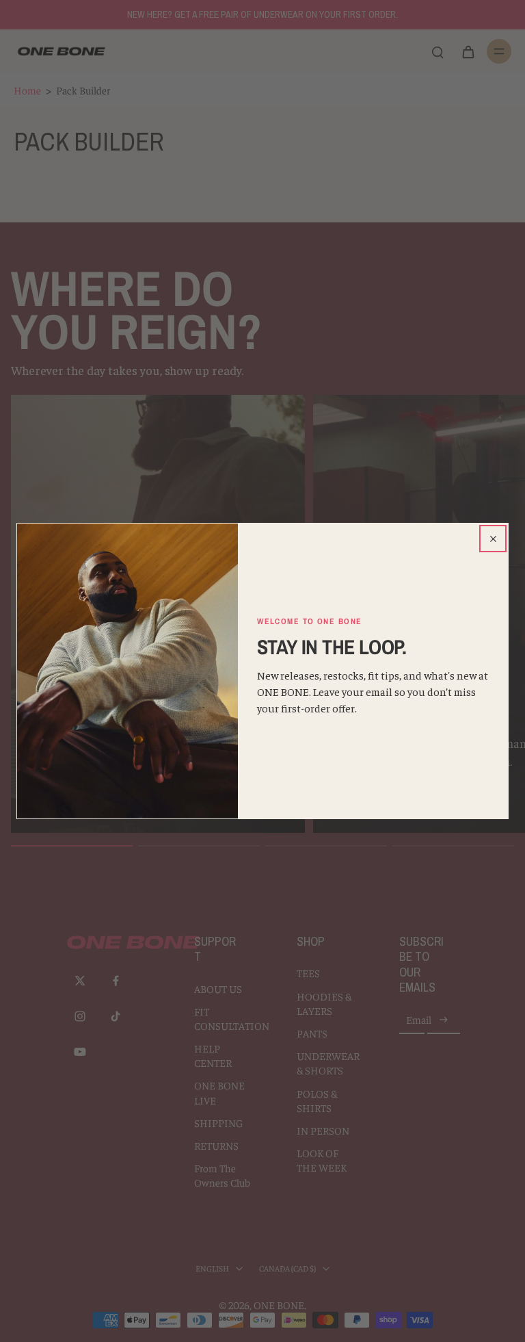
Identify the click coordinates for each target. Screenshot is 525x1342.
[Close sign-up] (493, 539)
